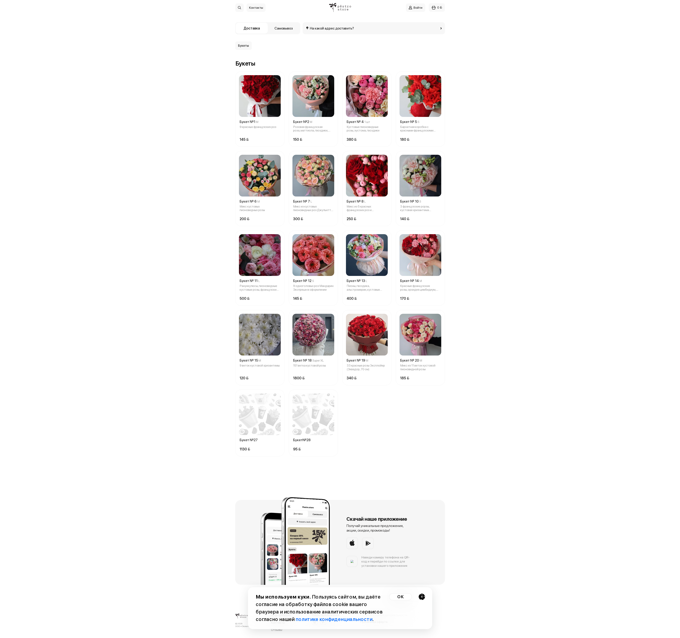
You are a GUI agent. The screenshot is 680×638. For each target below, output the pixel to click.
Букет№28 (302, 440)
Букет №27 (249, 440)
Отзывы (276, 630)
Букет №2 (302, 122)
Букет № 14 (411, 281)
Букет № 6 (250, 201)
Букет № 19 (357, 360)
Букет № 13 (357, 281)
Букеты (243, 45)
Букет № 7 (302, 201)
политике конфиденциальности (334, 619)
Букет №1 (249, 122)
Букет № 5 (409, 122)
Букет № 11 (250, 281)
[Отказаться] (422, 597)
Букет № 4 (358, 122)
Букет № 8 (356, 201)
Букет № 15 (250, 360)
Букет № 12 (303, 281)
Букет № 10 (410, 201)
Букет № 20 (411, 360)
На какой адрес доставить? (332, 28)
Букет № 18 (308, 360)
